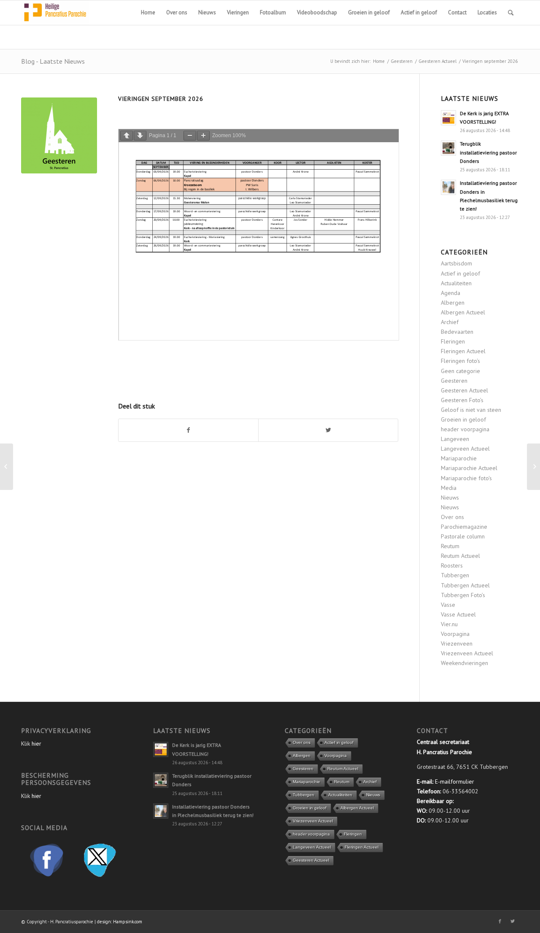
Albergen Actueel (463, 312)
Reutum (450, 546)
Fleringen (453, 341)
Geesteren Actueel (437, 61)
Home (379, 61)
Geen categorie (460, 371)
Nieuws (450, 497)
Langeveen (455, 439)
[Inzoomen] (203, 136)
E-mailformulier (454, 781)
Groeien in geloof (463, 419)
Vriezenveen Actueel (467, 653)
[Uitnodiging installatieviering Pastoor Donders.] (6, 467)
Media (448, 488)
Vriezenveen (456, 643)
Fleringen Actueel (463, 351)
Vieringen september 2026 (160, 99)
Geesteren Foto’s (462, 400)
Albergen (452, 302)
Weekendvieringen (464, 663)
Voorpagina (455, 634)
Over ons (452, 517)
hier (36, 743)
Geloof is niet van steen (471, 410)
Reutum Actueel (460, 556)
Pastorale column (463, 536)
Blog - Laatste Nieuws (53, 61)
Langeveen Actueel (465, 448)
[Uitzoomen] (190, 136)
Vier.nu (449, 624)
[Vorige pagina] (126, 136)
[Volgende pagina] (140, 136)
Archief (450, 322)
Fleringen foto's (460, 361)
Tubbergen (455, 575)
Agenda (450, 293)
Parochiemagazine (464, 526)
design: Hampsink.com (119, 922)
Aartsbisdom (456, 263)
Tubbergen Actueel (465, 585)
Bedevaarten (457, 331)
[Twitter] (512, 921)
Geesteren (402, 61)
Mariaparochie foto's (466, 478)
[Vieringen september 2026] (59, 135)
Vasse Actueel (458, 614)
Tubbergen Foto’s (463, 595)
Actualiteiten (456, 283)
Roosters (452, 565)
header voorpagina (465, 429)
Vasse (448, 604)
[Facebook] (500, 921)
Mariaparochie (459, 458)
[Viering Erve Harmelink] (533, 467)
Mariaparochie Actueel (469, 468)
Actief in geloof (460, 273)
